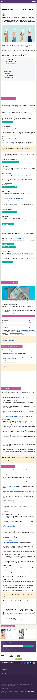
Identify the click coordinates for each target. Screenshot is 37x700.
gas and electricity (24, 600)
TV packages (4, 602)
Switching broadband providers (8, 355)
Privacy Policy (12, 691)
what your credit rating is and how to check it (26, 481)
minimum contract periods (12, 366)
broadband (31, 600)
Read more (8, 616)
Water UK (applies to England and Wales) (14, 331)
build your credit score (25, 562)
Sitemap (16, 691)
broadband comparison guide (29, 331)
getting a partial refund (19, 238)
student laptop (13, 198)
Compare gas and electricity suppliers (10, 161)
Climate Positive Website (5, 692)
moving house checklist (12, 486)
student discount (18, 205)
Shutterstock (27, 300)
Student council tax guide (7, 224)
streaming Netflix (14, 240)
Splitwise (21, 426)
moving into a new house (18, 101)
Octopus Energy (25, 148)
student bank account (12, 416)
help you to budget (9, 575)
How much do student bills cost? (12, 63)
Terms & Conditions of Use (5, 691)
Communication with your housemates (10, 542)
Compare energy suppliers (7, 353)
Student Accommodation (6, 6)
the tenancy (10, 142)
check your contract (7, 537)
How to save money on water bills (9, 186)
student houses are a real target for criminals (15, 193)
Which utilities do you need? (11, 61)
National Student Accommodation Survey (15, 520)
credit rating (10, 449)
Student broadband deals (7, 122)
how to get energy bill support (9, 340)
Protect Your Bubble (17, 204)
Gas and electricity (9, 75)
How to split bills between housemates (13, 67)
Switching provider (9, 65)
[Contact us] (34, 663)
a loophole (31, 233)
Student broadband (9, 73)
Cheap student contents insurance (9, 211)
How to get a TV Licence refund (9, 246)
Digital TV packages (9, 77)
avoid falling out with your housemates (9, 46)
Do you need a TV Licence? (8, 244)
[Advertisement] (18, 88)
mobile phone (20, 198)
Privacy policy (16, 649)
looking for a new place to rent (9, 526)
